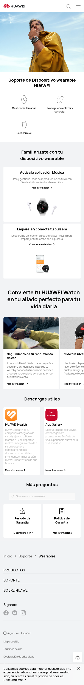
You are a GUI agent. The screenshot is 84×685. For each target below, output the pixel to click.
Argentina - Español (19, 633)
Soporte (25, 556)
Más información (40, 187)
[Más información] (42, 207)
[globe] (4, 633)
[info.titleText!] (22, 510)
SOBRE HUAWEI (16, 590)
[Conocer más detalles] (42, 263)
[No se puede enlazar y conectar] (60, 99)
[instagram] (23, 613)
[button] (69, 6)
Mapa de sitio (11, 641)
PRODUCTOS (14, 570)
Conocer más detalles (40, 244)
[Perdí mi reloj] (24, 124)
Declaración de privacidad (18, 656)
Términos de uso (12, 649)
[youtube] (14, 613)
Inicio (7, 556)
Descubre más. (13, 680)
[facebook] (6, 613)
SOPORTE (11, 580)
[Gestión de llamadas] (24, 99)
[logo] (14, 6)
